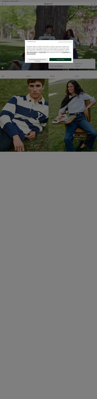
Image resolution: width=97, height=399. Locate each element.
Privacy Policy (42, 52)
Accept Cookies (60, 59)
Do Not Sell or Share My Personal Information (37, 60)
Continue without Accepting (65, 41)
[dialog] (49, 51)
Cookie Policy (65, 52)
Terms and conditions (32, 52)
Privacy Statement (31, 53)
